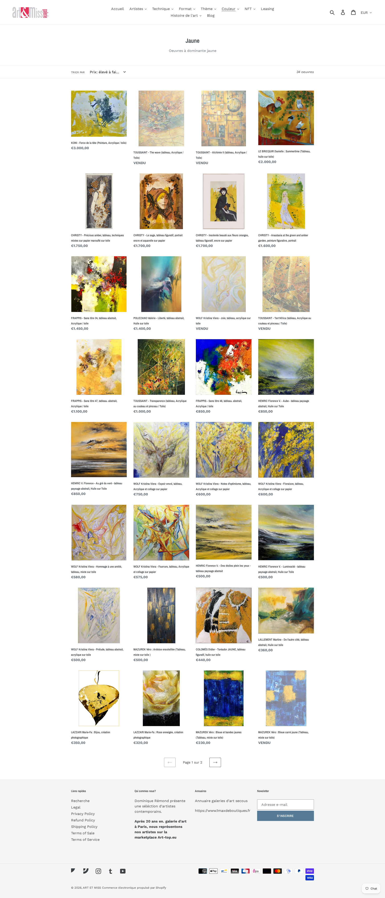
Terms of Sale (82, 833)
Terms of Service (85, 839)
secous (242, 801)
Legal (75, 807)
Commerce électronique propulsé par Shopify (134, 887)
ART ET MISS (92, 887)
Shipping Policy (84, 827)
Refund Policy (83, 820)
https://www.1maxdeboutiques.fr (222, 810)
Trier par (78, 72)
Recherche (80, 801)
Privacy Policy (83, 814)
